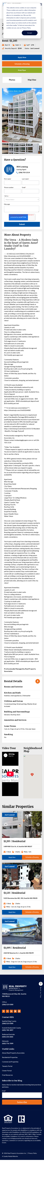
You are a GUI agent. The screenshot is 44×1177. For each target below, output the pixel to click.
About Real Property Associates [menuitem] (13, 1053)
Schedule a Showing (22, 64)
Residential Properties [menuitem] (10, 1057)
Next (38, 115)
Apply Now (22, 57)
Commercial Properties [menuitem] (10, 1062)
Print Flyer (22, 70)
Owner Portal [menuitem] (7, 1071)
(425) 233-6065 (8, 1035)
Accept (29, 33)
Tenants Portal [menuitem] (7, 1066)
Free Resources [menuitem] (7, 1075)
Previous (5, 115)
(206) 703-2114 (24, 172)
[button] (32, 774)
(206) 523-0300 (7, 1003)
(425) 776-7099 (7, 1042)
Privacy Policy (32, 1153)
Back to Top (41, 992)
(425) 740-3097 (11, 1029)
